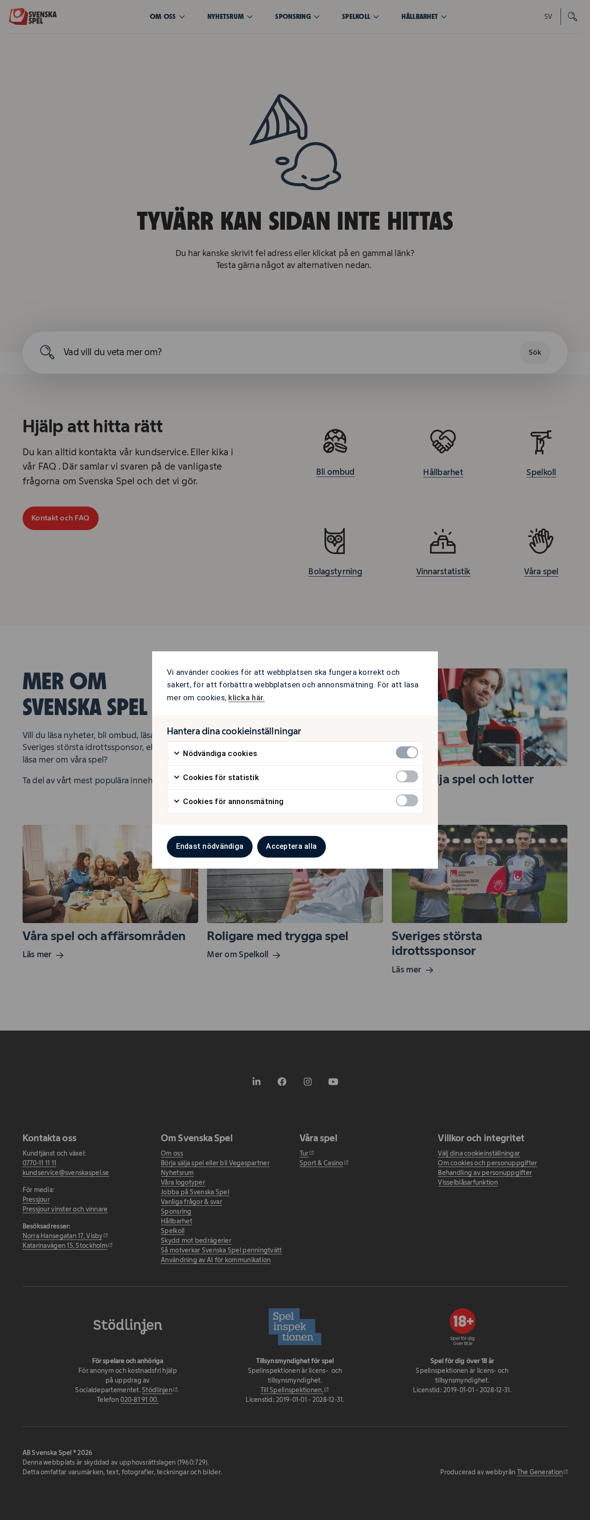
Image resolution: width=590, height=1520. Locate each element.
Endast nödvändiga (210, 846)
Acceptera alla (291, 846)
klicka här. (246, 697)
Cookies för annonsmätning (232, 801)
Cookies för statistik (220, 777)
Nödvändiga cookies (219, 753)
